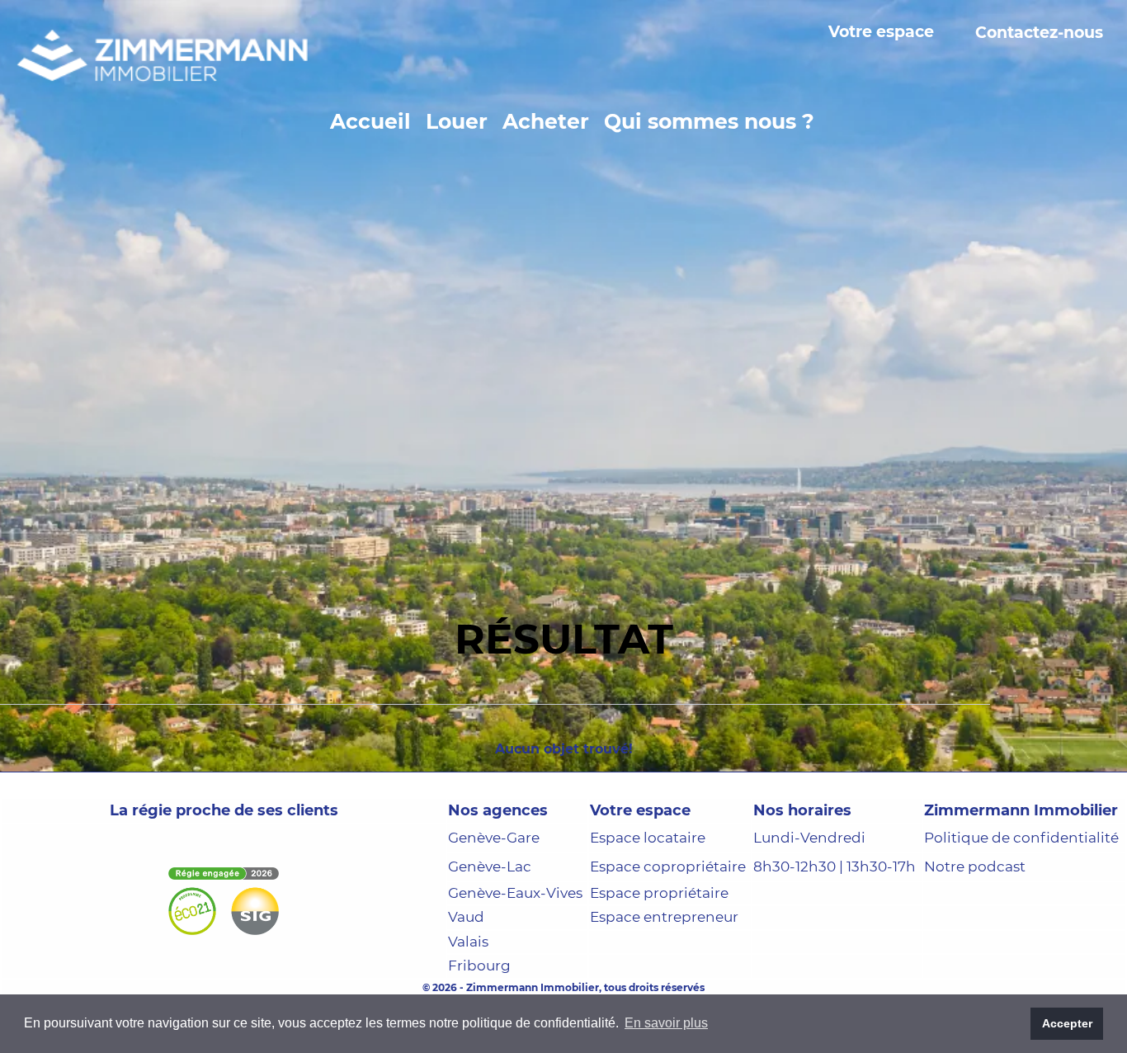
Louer (457, 121)
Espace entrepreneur (664, 983)
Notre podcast (975, 932)
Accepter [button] (1067, 1023)
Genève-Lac (489, 932)
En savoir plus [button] (666, 1023)
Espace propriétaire (659, 959)
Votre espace (881, 32)
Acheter (545, 121)
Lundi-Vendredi (809, 904)
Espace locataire (647, 904)
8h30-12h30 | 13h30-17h (834, 933)
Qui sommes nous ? (709, 121)
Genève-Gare (494, 904)
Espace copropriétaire (668, 932)
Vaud (466, 983)
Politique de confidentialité (1021, 904)
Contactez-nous (1039, 33)
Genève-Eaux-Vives (515, 959)
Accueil (370, 121)
